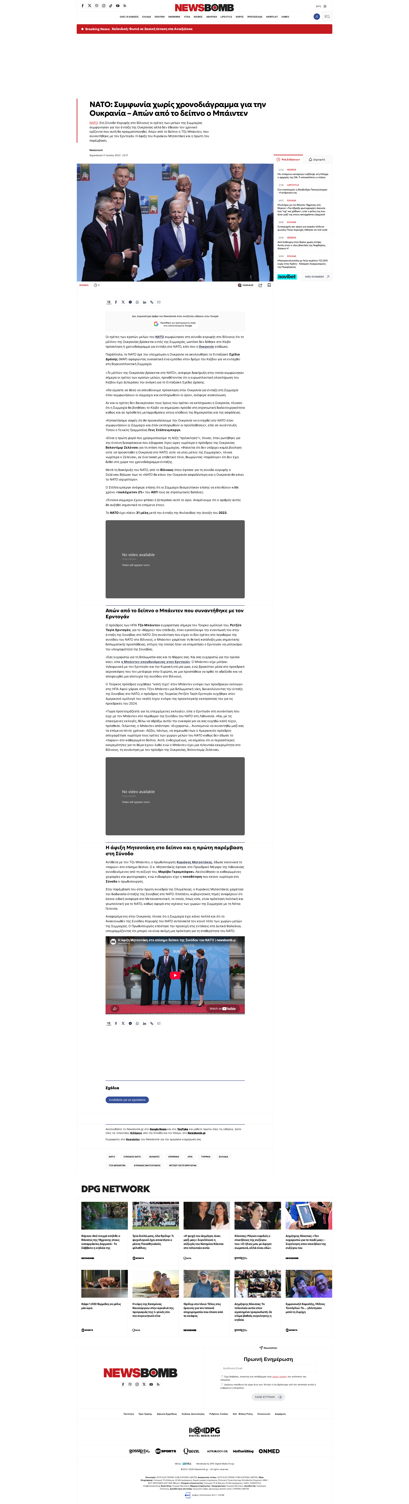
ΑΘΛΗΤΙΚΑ (211, 17)
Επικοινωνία (264, 1414)
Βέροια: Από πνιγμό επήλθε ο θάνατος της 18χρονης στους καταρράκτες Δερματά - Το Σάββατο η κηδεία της (100, 1241)
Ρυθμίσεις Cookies (218, 1414)
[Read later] (269, 285)
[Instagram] (103, 6)
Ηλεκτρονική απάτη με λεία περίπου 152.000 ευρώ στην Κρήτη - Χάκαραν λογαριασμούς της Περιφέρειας (303, 263)
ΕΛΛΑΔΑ (146, 17)
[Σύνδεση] (317, 16)
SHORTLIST (272, 17)
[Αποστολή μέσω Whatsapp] (137, 302)
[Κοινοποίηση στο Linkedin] (144, 302)
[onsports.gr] (165, 1451)
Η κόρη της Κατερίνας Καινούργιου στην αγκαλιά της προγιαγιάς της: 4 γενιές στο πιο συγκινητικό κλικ (153, 1310)
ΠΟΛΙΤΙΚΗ (160, 17)
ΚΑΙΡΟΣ (240, 17)
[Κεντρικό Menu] (327, 16)
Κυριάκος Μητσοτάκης (194, 862)
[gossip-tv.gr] (139, 1451)
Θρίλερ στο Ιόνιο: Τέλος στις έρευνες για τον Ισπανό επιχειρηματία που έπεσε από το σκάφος (203, 1310)
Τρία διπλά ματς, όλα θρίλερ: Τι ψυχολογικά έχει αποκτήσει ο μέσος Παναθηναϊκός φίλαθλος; (153, 1241)
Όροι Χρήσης (145, 1414)
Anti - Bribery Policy (243, 1414)
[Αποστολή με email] (159, 302)
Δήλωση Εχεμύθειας (167, 1414)
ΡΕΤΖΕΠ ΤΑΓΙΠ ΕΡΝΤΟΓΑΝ (182, 1165)
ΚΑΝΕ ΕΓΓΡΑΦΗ (265, 1397)
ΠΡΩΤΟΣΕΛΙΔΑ (254, 17)
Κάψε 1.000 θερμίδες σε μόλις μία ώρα (101, 1306)
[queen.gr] (191, 1451)
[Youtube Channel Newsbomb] (118, 6)
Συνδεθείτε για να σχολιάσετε (127, 1099)
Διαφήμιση (280, 1414)
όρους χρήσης (279, 1376)
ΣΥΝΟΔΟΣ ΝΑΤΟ (132, 1156)
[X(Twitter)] (89, 6)
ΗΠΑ (190, 1156)
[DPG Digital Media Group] (204, 1432)
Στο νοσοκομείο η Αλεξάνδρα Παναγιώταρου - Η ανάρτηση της (302, 191)
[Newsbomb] (141, 1373)
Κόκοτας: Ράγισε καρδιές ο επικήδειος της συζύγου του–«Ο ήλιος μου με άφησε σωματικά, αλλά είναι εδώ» (253, 1241)
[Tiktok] (111, 6)
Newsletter (133, 1139)
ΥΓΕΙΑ (187, 17)
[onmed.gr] (269, 1451)
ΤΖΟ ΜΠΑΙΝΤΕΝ (117, 1165)
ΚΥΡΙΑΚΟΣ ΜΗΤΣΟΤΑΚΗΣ (147, 1165)
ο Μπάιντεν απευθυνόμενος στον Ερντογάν (155, 662)
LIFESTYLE (226, 17)
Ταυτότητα (128, 1414)
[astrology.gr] (217, 1451)
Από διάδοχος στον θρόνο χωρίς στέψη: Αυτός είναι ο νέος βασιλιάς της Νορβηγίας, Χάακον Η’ (302, 245)
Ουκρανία (206, 346)
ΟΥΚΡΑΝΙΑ (173, 1156)
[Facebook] (82, 6)
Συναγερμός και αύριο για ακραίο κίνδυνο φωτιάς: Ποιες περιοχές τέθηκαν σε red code (303, 228)
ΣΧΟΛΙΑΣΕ (248, 285)
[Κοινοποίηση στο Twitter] (123, 302)
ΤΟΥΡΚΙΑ (205, 1156)
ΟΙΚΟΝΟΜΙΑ (174, 17)
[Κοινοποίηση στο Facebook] (116, 302)
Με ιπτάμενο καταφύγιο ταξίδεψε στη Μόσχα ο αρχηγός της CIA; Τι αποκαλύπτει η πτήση (303, 176)
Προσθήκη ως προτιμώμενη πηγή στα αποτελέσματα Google (178, 324)
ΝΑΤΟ (93, 123)
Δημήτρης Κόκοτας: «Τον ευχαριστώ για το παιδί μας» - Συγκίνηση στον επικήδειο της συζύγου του (306, 1241)
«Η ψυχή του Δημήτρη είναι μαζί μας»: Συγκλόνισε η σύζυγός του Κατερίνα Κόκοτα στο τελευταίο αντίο (204, 1241)
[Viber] (96, 6)
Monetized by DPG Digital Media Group (215, 1464)
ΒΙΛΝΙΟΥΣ (154, 1156)
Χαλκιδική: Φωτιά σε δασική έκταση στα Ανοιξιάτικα (152, 29)
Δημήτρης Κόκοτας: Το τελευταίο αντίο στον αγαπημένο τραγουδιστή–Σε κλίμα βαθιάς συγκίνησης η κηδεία (253, 1312)
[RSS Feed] (125, 6)
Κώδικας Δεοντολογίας (193, 1414)
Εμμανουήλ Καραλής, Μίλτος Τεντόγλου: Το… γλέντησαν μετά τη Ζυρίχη (305, 1308)
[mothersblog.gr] (243, 1451)
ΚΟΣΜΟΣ (198, 17)
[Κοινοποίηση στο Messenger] (130, 302)
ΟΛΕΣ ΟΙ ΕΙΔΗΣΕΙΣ (129, 17)
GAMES (285, 17)
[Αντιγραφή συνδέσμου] (260, 285)
